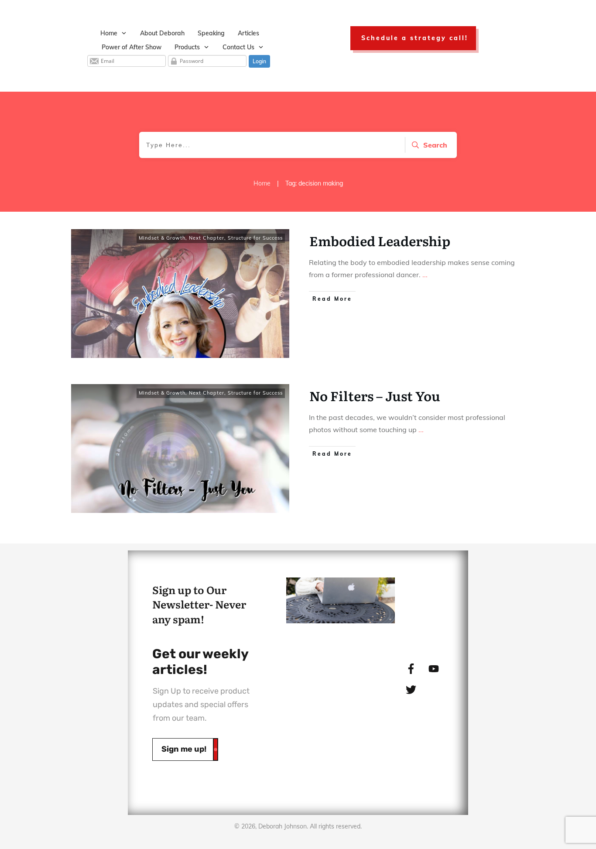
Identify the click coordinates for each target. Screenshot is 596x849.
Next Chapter (206, 238)
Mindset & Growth (162, 238)
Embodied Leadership (379, 240)
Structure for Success (255, 238)
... (425, 274)
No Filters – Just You (374, 395)
